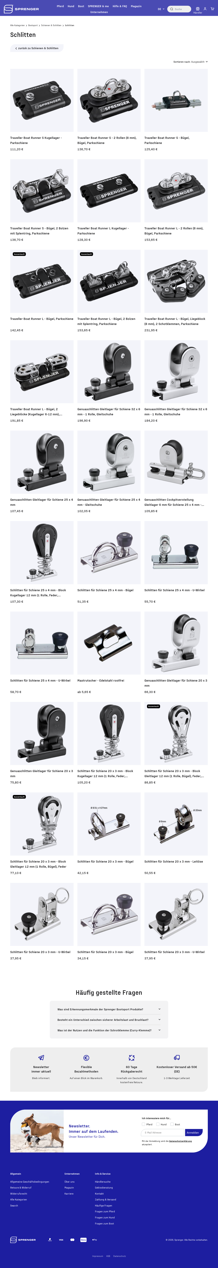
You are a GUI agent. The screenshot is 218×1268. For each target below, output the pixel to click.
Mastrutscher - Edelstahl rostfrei (100, 680)
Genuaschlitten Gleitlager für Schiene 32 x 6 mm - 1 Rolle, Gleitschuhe (108, 411)
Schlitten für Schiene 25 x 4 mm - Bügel (105, 590)
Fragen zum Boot (104, 1223)
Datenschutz (119, 1256)
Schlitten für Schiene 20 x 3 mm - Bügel (105, 861)
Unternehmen (99, 12)
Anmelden (193, 1132)
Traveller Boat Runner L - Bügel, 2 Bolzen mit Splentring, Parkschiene (106, 321)
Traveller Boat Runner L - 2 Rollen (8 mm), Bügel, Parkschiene (173, 230)
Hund (71, 6)
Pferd (60, 6)
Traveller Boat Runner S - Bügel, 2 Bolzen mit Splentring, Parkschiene (39, 230)
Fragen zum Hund (105, 1217)
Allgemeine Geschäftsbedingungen (29, 1181)
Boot (81, 6)
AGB (108, 1256)
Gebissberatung (104, 1187)
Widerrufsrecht (18, 1193)
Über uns (69, 1181)
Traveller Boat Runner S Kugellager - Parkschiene (36, 140)
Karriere (68, 1193)
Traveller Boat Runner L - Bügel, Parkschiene (41, 318)
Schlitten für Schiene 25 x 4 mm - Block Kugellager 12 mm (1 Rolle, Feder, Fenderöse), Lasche (38, 593)
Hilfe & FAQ (120, 6)
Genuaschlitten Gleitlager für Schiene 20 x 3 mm (175, 682)
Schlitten (69, 25)
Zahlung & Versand (105, 1199)
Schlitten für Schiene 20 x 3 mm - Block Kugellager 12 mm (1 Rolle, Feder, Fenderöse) (105, 773)
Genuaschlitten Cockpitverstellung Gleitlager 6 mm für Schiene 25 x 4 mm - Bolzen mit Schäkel (172, 502)
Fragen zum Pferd (105, 1211)
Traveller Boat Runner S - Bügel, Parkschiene (166, 140)
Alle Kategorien (17, 25)
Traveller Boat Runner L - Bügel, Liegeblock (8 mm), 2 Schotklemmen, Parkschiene (174, 321)
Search (14, 1205)
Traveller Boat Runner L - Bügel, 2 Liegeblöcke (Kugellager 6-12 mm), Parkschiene (35, 412)
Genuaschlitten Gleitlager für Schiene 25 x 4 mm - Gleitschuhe (108, 502)
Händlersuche (102, 1181)
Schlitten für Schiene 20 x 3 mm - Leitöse (173, 861)
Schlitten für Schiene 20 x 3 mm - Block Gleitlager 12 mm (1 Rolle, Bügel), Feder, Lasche (172, 773)
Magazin (136, 6)
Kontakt (99, 1193)
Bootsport (33, 25)
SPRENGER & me (98, 6)
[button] (205, 8)
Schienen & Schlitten (51, 25)
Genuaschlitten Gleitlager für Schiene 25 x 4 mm (41, 502)
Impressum (97, 1256)
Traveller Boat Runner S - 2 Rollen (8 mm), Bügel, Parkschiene (106, 140)
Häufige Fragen (103, 1205)
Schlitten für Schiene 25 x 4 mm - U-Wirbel (174, 590)
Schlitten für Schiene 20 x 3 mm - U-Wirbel (40, 952)
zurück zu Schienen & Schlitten (38, 48)
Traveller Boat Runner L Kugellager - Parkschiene (103, 230)
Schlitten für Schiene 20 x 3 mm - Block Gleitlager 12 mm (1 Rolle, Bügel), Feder (38, 863)
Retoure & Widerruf (20, 1187)
